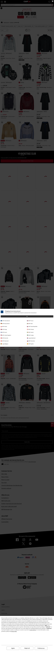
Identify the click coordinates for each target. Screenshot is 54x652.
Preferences (41, 648)
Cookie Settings (32, 630)
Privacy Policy (14, 631)
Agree (13, 648)
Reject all (27, 648)
